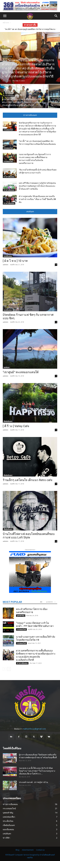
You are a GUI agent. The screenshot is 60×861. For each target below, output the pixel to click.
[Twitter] (34, 737)
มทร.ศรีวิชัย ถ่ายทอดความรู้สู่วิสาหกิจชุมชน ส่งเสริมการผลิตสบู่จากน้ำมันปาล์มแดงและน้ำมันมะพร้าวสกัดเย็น (37, 186)
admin (5, 264)
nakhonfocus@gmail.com (34, 728)
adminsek (6, 81)
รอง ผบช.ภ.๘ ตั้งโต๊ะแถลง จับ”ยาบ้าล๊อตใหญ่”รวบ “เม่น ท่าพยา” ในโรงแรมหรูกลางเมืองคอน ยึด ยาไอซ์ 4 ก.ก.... (37, 771)
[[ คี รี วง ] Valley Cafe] (30, 403)
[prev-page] (4, 669)
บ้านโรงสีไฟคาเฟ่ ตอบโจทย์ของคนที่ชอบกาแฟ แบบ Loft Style (29, 535)
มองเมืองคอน (8, 256)
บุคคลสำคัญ (20, 616)
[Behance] (11, 737)
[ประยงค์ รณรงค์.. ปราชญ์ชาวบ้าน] (10, 785)
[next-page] (9, 669)
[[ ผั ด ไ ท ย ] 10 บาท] (30, 237)
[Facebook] (18, 737)
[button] (4, 16)
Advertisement (27, 850)
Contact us (40, 850)
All (41, 602)
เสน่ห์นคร (6, 367)
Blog (17, 850)
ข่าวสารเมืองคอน (8, 95)
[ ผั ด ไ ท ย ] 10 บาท (15, 261)
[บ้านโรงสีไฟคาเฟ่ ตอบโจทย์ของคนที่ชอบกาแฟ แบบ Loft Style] (30, 510)
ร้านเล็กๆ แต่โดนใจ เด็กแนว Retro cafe (27, 480)
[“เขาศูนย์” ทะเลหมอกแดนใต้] (30, 349)
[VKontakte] (49, 737)
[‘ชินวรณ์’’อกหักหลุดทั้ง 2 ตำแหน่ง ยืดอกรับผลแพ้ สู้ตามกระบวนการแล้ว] (10, 173)
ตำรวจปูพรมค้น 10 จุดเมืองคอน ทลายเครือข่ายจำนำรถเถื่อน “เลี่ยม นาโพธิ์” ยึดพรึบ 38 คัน (37, 199)
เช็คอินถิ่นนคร (8, 421)
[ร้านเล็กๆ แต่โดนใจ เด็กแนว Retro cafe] (30, 457)
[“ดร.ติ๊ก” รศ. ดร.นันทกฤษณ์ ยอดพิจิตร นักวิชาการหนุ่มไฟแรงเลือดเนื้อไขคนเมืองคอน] (10, 144)
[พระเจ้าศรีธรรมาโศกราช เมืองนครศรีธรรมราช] (8, 613)
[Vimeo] (41, 737)
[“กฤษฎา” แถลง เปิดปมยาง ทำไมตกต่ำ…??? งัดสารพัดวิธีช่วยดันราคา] (8, 627)
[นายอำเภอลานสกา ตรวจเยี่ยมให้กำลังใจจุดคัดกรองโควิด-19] (8, 640)
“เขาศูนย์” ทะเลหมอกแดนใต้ (21, 372)
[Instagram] (26, 736)
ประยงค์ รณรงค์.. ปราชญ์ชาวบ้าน (33, 782)
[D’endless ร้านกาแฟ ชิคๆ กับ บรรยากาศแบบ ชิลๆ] (30, 291)
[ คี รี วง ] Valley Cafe (16, 426)
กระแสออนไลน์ (7, 56)
